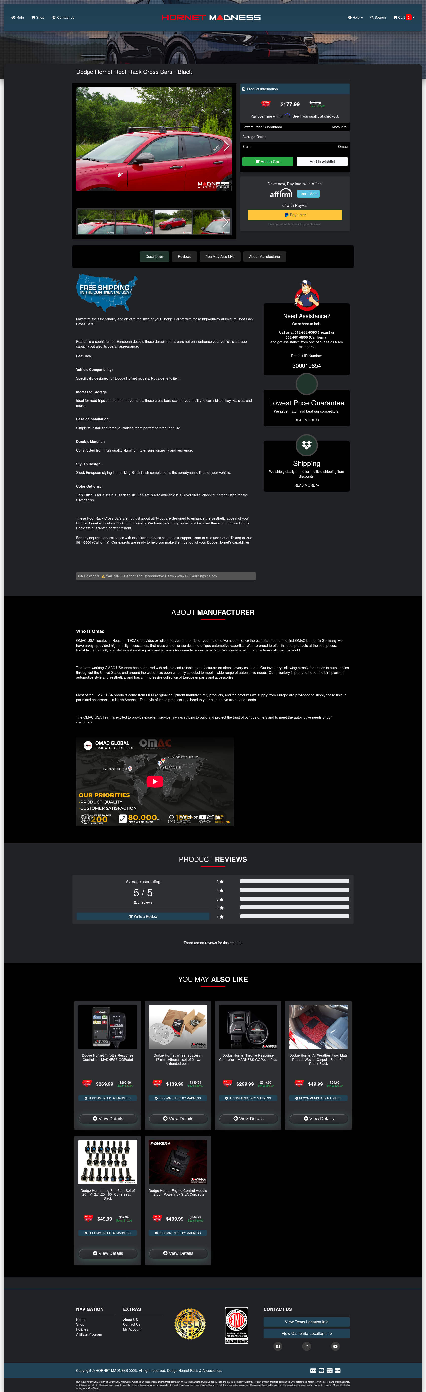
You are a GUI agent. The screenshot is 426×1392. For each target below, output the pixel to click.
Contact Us (65, 17)
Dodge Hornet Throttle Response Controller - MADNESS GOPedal (107, 1057)
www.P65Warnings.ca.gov (197, 575)
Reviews (184, 256)
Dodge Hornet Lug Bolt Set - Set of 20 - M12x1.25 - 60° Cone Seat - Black (108, 1194)
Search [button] (380, 17)
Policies (82, 1329)
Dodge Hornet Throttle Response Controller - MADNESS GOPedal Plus (248, 1057)
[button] (226, 145)
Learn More (308, 193)
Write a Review (145, 916)
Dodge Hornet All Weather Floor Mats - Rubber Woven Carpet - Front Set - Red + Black (318, 1059)
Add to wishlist (322, 161)
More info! (340, 126)
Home (81, 1319)
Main (19, 17)
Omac (343, 146)
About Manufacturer (264, 256)
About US (130, 1319)
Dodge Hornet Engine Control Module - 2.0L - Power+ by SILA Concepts (178, 1192)
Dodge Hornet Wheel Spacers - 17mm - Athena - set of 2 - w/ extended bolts (178, 1059)
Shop (39, 17)
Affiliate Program (89, 1334)
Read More (305, 419)
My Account (132, 1329)
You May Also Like (220, 256)
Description (154, 256)
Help (356, 17)
